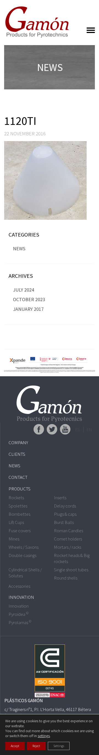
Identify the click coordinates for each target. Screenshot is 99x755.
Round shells (65, 578)
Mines (14, 539)
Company (18, 443)
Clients (17, 454)
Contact (18, 477)
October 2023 (29, 299)
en (89, 430)
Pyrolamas (20, 622)
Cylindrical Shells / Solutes (25, 573)
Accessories (19, 586)
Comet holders (68, 539)
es (77, 430)
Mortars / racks (67, 547)
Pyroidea (19, 614)
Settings (58, 746)
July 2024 (23, 290)
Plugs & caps (65, 514)
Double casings (22, 555)
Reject (36, 746)
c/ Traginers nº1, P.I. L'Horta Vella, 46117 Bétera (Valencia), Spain (47, 712)
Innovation (21, 597)
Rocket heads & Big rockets (72, 558)
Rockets (16, 498)
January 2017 (28, 309)
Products (20, 489)
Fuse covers (20, 531)
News (19, 248)
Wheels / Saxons (23, 547)
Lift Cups (16, 522)
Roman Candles (68, 531)
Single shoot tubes (71, 570)
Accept (15, 746)
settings (44, 735)
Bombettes (19, 514)
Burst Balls (64, 522)
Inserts (60, 498)
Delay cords (65, 506)
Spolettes (18, 506)
